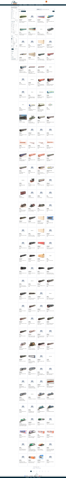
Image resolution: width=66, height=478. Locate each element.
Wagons (14, 25)
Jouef (13, 38)
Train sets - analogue (14, 32)
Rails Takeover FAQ (40, 4)
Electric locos (13, 27)
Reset (53, 11)
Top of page (27, 477)
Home (20, 4)
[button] (36, 474)
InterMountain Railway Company (14, 43)
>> (48, 471)
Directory (25, 4)
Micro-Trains (13, 47)
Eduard (13, 45)
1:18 (13, 17)
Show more (16, 34)
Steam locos (13, 29)
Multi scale (14, 18)
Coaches (14, 24)
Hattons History (31, 4)
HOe (13, 13)
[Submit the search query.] (19, 9)
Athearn (14, 41)
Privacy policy (38, 477)
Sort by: (38, 9)
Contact (34, 477)
